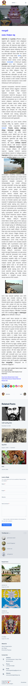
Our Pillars (4, 648)
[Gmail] (19, 386)
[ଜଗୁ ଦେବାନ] (14, 435)
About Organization (7, 646)
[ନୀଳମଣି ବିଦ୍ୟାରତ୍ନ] (4, 543)
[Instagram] (16, 386)
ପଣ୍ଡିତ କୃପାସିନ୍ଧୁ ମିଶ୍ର (7, 423)
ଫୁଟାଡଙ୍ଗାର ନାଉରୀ (11, 537)
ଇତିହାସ (21, 17)
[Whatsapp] (13, 386)
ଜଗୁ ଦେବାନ (4, 444)
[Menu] (25, 2)
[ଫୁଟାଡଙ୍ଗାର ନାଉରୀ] (4, 538)
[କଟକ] (14, 457)
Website (4, 497)
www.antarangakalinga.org (13, 675)
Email (3, 490)
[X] (5, 386)
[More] (21, 386)
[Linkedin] (8, 386)
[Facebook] (3, 386)
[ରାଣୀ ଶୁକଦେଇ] (4, 554)
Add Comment (5, 503)
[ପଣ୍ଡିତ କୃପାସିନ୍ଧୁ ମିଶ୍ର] (14, 414)
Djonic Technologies (8, 683)
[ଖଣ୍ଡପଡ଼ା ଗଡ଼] (11, 572)
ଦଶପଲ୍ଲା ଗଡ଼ (4, 610)
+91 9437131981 (10, 665)
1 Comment (12, 447)
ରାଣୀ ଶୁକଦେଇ (10, 554)
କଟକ (3, 466)
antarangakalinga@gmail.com (13, 670)
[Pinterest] (11, 386)
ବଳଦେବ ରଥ (9, 548)
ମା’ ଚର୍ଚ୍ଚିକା (4, 636)
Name (3, 484)
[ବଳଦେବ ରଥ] (4, 549)
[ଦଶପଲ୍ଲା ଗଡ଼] (11, 598)
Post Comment (6, 524)
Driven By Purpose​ (6, 650)
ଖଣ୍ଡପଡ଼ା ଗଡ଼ (4, 585)
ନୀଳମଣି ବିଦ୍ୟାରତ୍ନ (11, 543)
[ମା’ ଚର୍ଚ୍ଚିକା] (11, 624)
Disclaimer (23, 682)
